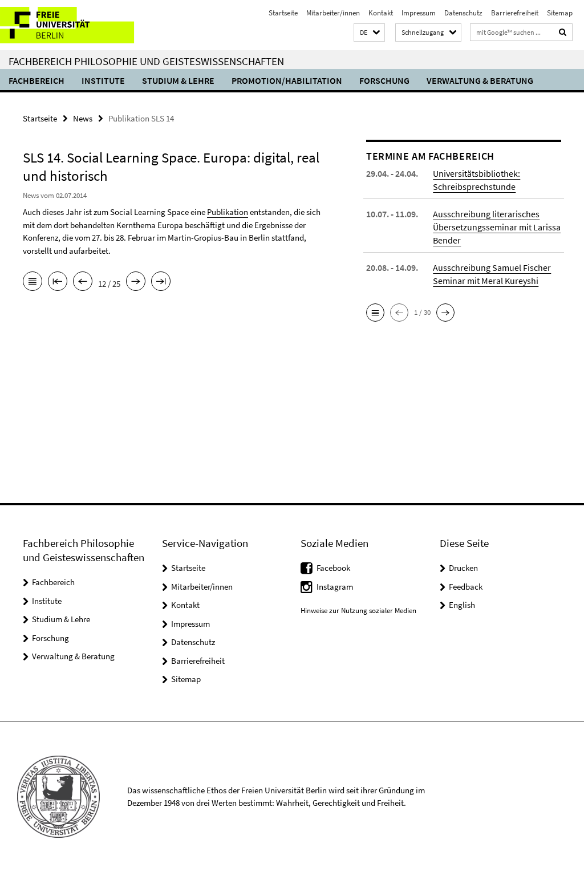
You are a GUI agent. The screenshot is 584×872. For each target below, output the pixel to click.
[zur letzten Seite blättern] (161, 282)
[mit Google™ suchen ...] (563, 32)
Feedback (465, 586)
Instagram (335, 586)
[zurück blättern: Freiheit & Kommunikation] (82, 282)
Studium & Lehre (178, 80)
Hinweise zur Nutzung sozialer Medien (358, 610)
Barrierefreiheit (514, 13)
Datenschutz (463, 13)
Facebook (333, 567)
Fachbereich (36, 80)
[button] (369, 32)
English (462, 604)
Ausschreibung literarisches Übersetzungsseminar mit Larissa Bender (497, 227)
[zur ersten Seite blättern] (57, 282)
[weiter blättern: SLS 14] (135, 282)
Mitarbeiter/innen (333, 13)
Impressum (419, 13)
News (82, 118)
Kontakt (380, 13)
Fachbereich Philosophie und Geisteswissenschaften (146, 61)
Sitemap (560, 13)
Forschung (384, 80)
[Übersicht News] (32, 282)
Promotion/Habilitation (287, 80)
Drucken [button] (463, 567)
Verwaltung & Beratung (480, 80)
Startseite (283, 13)
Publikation (227, 211)
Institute (103, 80)
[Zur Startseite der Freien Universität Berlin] (75, 25)
